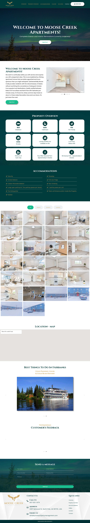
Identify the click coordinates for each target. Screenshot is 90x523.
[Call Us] (27, 501)
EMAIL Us (34, 513)
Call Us (33, 500)
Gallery (54, 4)
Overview (23, 4)
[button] (48, 80)
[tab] (30, 207)
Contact (67, 4)
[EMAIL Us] (27, 514)
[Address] (27, 507)
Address (33, 506)
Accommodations (45, 4)
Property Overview (33, 4)
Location (60, 4)
